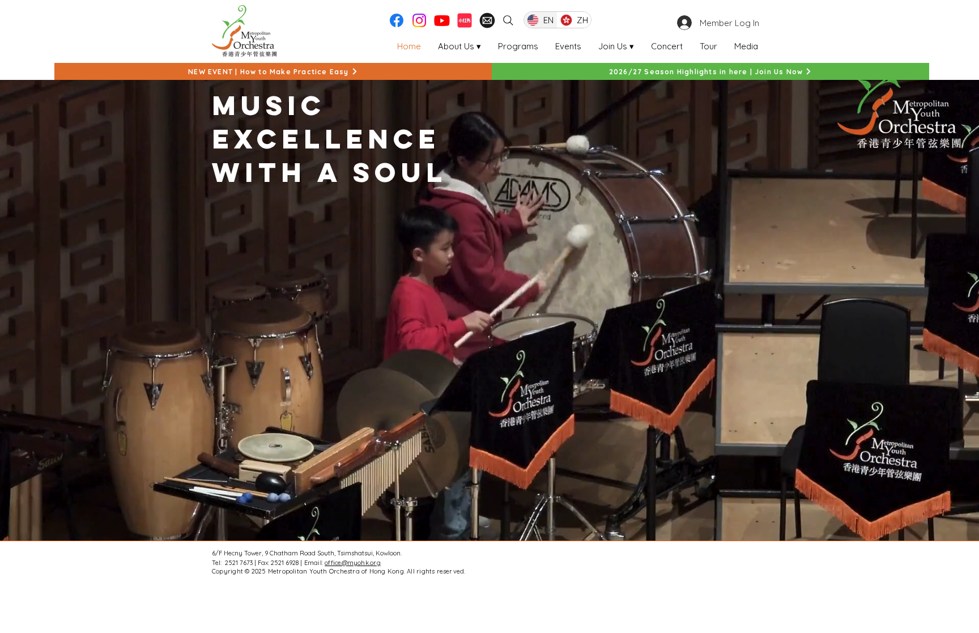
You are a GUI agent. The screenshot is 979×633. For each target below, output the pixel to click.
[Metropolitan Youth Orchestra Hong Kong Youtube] (442, 20)
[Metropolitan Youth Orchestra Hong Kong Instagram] (419, 20)
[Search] (508, 20)
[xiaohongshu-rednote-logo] (465, 20)
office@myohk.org (353, 563)
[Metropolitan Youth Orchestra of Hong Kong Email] (487, 20)
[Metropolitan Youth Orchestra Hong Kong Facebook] (397, 20)
